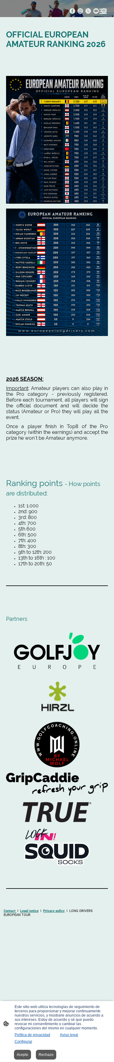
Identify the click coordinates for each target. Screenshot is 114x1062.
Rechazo (46, 1055)
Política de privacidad (32, 1035)
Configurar (23, 1041)
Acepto (22, 1055)
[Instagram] (80, 11)
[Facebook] (72, 11)
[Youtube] (96, 11)
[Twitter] (88, 11)
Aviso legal (69, 1035)
